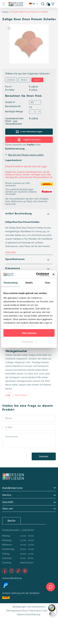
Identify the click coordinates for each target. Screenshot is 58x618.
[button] (3, 4)
